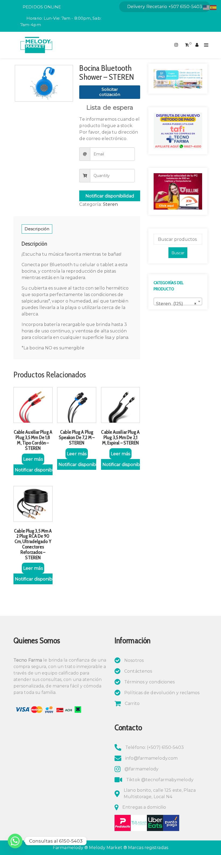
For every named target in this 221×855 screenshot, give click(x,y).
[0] (187, 45)
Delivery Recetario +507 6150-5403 (164, 6)
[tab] (37, 229)
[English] (206, 7)
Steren (110, 204)
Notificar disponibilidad (109, 196)
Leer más (33, 459)
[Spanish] (213, 7)
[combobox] (178, 301)
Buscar (177, 253)
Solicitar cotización (109, 92)
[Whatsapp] (15, 841)
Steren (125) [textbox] (176, 303)
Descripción (37, 228)
